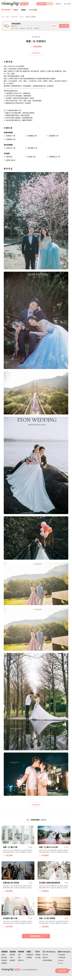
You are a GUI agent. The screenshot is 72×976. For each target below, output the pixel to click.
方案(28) (36, 28)
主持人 (12, 957)
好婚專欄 (29, 957)
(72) (17, 28)
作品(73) (22, 28)
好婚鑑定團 (29, 954)
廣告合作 (45, 957)
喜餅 (19, 954)
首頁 (3, 17)
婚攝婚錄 (4, 963)
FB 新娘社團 (61, 957)
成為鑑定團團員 (47, 960)
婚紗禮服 (4, 957)
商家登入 (59, 4)
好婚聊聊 (37, 954)
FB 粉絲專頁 (61, 954)
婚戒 (19, 957)
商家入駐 (45, 954)
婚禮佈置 (12, 960)
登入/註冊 (67, 4)
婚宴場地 (12, 954)
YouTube (60, 963)
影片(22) (29, 28)
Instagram (61, 960)
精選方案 (22, 17)
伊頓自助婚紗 (14, 17)
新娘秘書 (4, 960)
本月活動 (34, 10)
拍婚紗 (7, 17)
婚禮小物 (20, 960)
